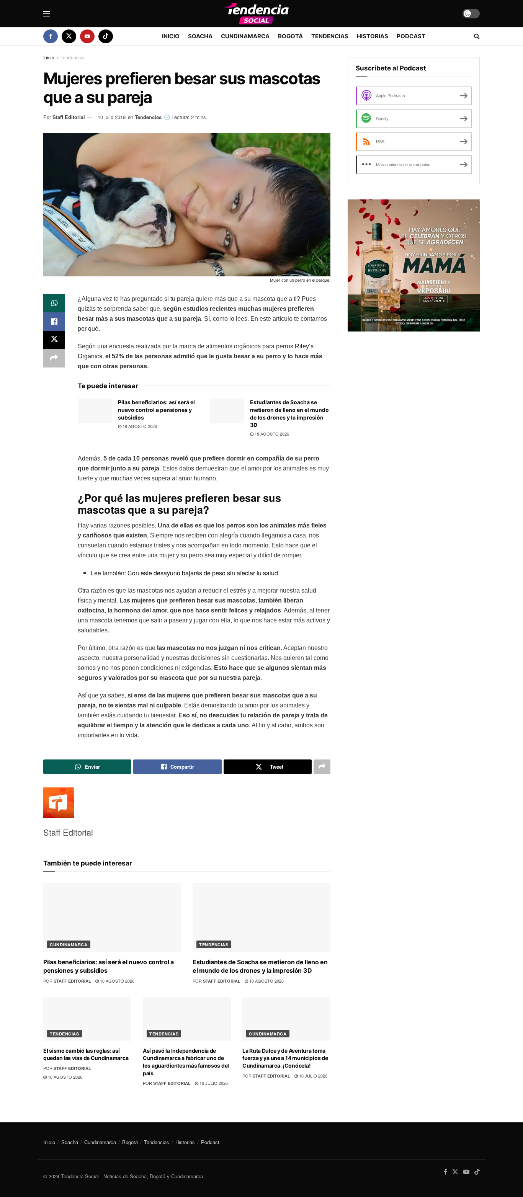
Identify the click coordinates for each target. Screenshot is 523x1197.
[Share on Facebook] (54, 321)
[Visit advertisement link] (414, 265)
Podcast (411, 36)
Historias (372, 36)
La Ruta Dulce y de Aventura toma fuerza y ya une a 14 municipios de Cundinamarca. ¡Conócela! (285, 1058)
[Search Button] (477, 36)
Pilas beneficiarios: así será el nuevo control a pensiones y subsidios (156, 409)
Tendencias (329, 36)
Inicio (171, 36)
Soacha (200, 36)
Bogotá (290, 36)
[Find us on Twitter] (69, 36)
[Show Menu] (46, 13)
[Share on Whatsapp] (54, 303)
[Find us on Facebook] (50, 36)
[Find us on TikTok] (105, 36)
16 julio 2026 (213, 1083)
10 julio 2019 (112, 117)
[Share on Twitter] (54, 340)
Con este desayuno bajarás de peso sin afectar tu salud (202, 572)
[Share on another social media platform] (54, 358)
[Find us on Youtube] (87, 36)
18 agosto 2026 (139, 426)
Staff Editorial (68, 117)
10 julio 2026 (312, 1076)
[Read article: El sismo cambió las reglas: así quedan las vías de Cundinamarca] (87, 1019)
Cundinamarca (245, 36)
